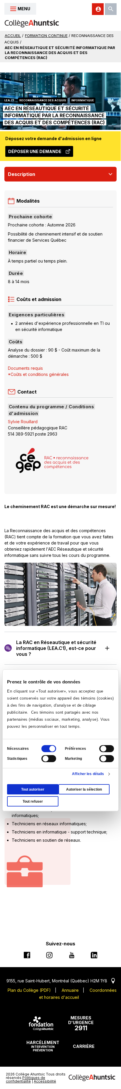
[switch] (106, 748)
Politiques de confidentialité (25, 1079)
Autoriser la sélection (84, 789)
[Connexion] (98, 9)
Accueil (13, 35)
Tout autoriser (32, 789)
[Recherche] (111, 9)
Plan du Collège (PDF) (29, 990)
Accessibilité (45, 1081)
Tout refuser (33, 801)
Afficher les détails (88, 774)
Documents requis (25, 368)
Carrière (84, 1046)
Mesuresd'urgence (81, 1023)
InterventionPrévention (42, 1046)
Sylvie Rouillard (23, 421)
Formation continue (46, 35)
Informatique (82, 100)
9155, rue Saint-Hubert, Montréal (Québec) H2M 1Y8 (60, 980)
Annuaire (70, 990)
